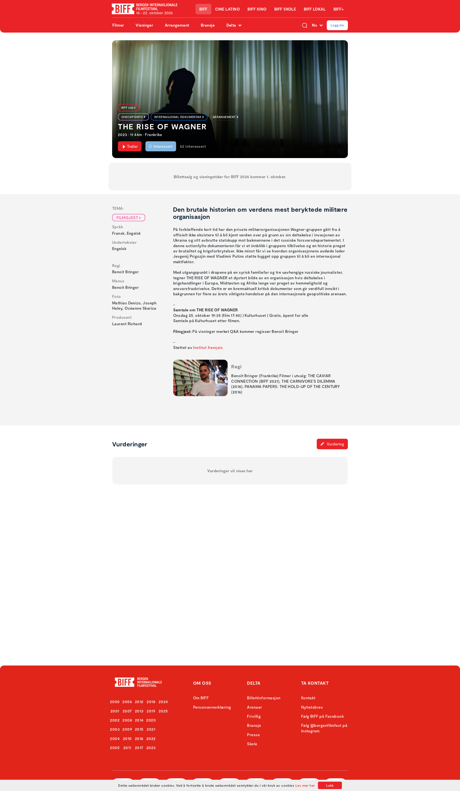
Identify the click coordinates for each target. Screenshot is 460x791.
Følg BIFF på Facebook (322, 716)
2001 (114, 711)
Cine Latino (227, 9)
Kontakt (308, 697)
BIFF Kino (256, 9)
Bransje (208, 25)
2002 (115, 720)
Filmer (118, 25)
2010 (127, 738)
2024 (163, 701)
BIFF (203, 9)
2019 (151, 711)
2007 (127, 711)
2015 (139, 729)
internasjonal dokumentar (177, 117)
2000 (115, 701)
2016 (139, 738)
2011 (127, 747)
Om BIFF (201, 697)
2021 (151, 729)
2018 (151, 701)
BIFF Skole (285, 9)
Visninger (144, 25)
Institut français (208, 347)
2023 (151, 747)
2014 (139, 720)
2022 (151, 738)
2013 (139, 711)
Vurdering (335, 444)
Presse (253, 734)
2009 (127, 729)
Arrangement (177, 25)
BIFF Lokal (315, 9)
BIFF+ (339, 9)
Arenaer (254, 707)
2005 (115, 747)
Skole (252, 743)
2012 (139, 701)
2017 (139, 747)
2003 (115, 729)
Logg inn (337, 25)
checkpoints (132, 117)
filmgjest (127, 217)
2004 (115, 738)
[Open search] (305, 25)
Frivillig (254, 716)
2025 (163, 711)
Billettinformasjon (263, 697)
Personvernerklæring (212, 707)
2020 (151, 720)
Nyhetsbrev (312, 707)
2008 (127, 720)
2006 (127, 701)
